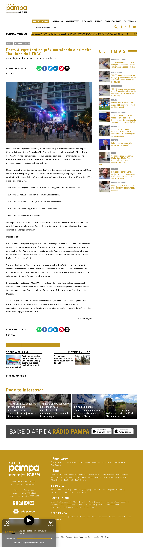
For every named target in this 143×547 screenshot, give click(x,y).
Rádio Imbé (68, 480)
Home (10, 44)
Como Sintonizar (80, 492)
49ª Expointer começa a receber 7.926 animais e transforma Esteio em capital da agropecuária (123, 132)
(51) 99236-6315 (32, 496)
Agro (107, 502)
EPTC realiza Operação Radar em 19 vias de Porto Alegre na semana (120, 413)
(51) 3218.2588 (28, 490)
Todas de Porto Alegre (41, 345)
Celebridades (70, 504)
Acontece (115, 502)
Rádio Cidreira (80, 480)
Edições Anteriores (58, 507)
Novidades (102, 517)
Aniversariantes (113, 504)
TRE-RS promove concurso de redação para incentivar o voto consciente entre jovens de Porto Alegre (123, 78)
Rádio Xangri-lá (56, 480)
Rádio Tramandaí (94, 477)
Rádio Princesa (56, 477)
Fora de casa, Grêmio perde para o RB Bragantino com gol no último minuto (123, 105)
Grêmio (54, 504)
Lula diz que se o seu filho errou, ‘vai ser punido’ (121, 144)
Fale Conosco (130, 21)
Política (83, 502)
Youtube (134, 26)
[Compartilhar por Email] (67, 68)
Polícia (91, 502)
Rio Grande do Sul (64, 502)
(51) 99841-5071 (29, 493)
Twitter (130, 26)
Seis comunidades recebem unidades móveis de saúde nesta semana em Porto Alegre (87, 411)
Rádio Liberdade (107, 474)
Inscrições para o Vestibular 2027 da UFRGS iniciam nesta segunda (123, 188)
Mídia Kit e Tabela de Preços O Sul (81, 507)
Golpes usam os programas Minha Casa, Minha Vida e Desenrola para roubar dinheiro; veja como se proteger (116, 160)
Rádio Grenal (56, 474)
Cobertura (67, 492)
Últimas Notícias (40, 21)
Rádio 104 (82, 474)
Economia (99, 502)
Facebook (121, 26)
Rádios (72, 517)
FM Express (81, 477)
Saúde (79, 504)
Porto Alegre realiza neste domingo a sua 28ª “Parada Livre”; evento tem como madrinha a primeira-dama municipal (23, 362)
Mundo (76, 502)
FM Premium (69, 477)
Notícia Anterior (18, 351)
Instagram (125, 26)
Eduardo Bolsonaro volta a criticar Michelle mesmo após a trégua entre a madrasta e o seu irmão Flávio (123, 175)
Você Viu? (101, 504)
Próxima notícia (78, 351)
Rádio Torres (120, 477)
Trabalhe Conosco (113, 21)
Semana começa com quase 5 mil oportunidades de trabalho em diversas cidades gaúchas (123, 64)
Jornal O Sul (91, 517)
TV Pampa (81, 517)
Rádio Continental (69, 474)
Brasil (53, 502)
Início (53, 489)
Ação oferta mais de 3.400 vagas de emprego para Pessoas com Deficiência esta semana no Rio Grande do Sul (123, 118)
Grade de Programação (81, 489)
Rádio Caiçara (94, 474)
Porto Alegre (22, 44)
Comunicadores (72, 21)
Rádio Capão (108, 477)
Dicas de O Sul (90, 504)
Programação (57, 21)
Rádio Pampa (16, 9)
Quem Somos (87, 21)
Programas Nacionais (116, 489)
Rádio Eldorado (122, 474)
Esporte (124, 502)
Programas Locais (98, 489)
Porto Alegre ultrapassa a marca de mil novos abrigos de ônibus (63, 359)
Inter (61, 504)
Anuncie (98, 21)
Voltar (14, 345)
